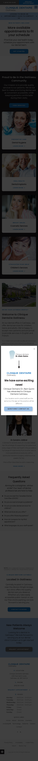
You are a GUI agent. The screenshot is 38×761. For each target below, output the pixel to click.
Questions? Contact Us (18, 409)
